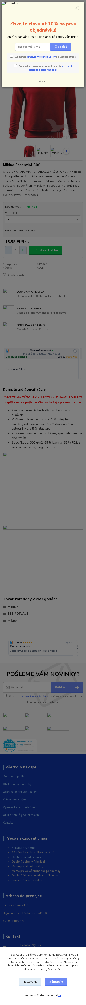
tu (59, 995)
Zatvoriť (43, 81)
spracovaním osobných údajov (41, 56)
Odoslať (61, 47)
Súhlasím (56, 982)
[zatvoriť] (76, 8)
